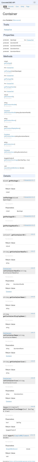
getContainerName (9, 120)
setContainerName (9, 136)
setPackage (7, 71)
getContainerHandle (10, 104)
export (6, 168)
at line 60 (33, 296)
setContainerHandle (10, 112)
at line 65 (33, 313)
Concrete (11, 6)
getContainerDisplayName (11, 128)
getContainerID (8, 96)
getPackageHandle (9, 87)
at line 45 (33, 251)
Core (17, 6)
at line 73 (33, 332)
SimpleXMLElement (14, 168)
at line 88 (33, 378)
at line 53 (33, 268)
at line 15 (33, 180)
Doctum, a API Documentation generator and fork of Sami (22, 461)
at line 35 (33, 225)
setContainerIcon (9, 152)
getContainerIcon (9, 144)
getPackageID (8, 79)
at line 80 (33, 361)
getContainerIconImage (11, 160)
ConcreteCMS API (8, 2)
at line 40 (33, 234)
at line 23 (33, 197)
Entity (22, 6)
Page (27, 6)
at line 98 (33, 406)
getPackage (7, 63)
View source (16, 20)
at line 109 (32, 435)
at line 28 (33, 216)
